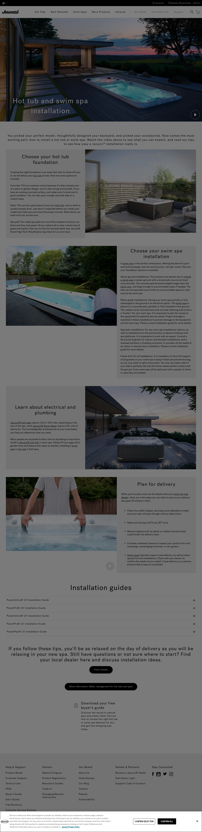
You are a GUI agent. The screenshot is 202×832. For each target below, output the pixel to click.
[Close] (197, 821)
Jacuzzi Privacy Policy (71, 827)
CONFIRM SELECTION (144, 821)
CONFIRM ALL (167, 821)
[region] (101, 821)
